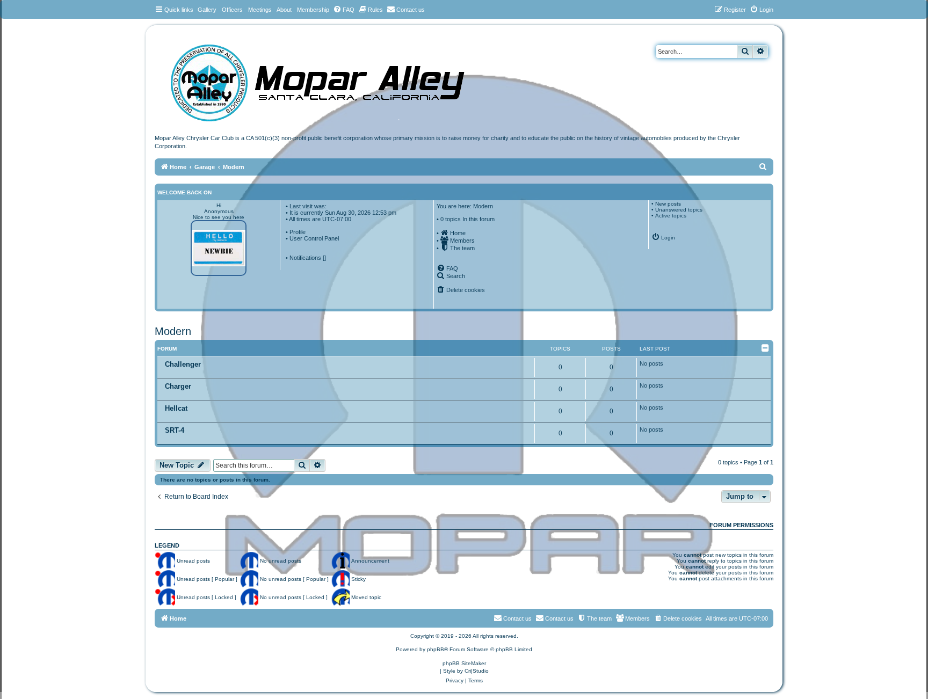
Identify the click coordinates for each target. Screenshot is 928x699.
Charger (178, 386)
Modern (173, 331)
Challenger (183, 364)
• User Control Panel (312, 238)
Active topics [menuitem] (670, 216)
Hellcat (176, 408)
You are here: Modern (465, 206)
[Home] (328, 79)
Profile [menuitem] (297, 232)
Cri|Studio (477, 671)
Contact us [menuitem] (559, 618)
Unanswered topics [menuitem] (678, 210)
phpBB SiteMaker (464, 663)
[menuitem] (343, 9)
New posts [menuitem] (668, 204)
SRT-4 (174, 430)
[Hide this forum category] (766, 348)
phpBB (435, 649)
